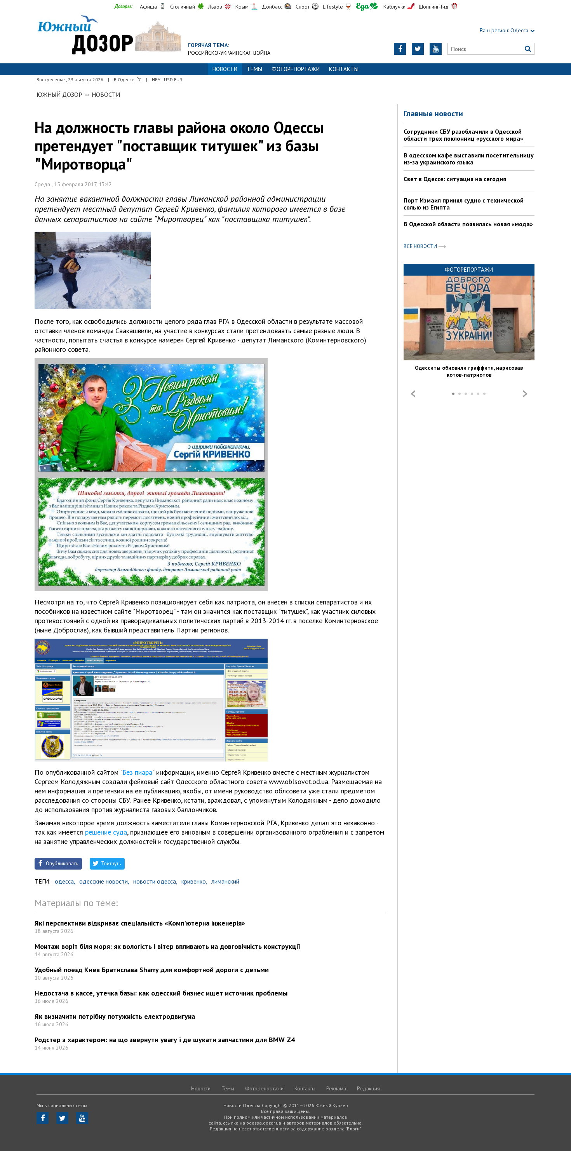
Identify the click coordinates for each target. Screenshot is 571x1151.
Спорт (303, 6)
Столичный (182, 6)
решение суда (106, 832)
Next (525, 394)
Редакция (368, 1088)
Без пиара (137, 772)
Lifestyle (333, 6)
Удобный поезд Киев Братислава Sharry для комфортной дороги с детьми (152, 969)
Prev (413, 394)
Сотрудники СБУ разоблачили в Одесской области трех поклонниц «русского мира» (463, 135)
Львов (215, 6)
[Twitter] (418, 49)
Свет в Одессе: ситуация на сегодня (455, 179)
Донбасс (272, 6)
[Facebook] (400, 49)
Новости (106, 94)
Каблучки (394, 6)
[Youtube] (436, 49)
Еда (367, 6)
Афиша (148, 6)
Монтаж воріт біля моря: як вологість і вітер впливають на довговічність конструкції (168, 946)
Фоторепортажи (296, 69)
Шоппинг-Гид (434, 6)
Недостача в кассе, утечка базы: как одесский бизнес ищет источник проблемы (161, 993)
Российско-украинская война (229, 52)
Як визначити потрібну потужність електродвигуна (115, 1016)
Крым (242, 6)
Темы (254, 69)
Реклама (336, 1088)
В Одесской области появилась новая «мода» (468, 224)
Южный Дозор (59, 94)
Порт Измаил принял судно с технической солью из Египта (464, 203)
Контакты (344, 69)
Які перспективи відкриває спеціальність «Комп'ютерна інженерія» (140, 923)
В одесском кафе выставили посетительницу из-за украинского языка (469, 158)
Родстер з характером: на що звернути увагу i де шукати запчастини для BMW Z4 (165, 1039)
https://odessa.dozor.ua (109, 35)
